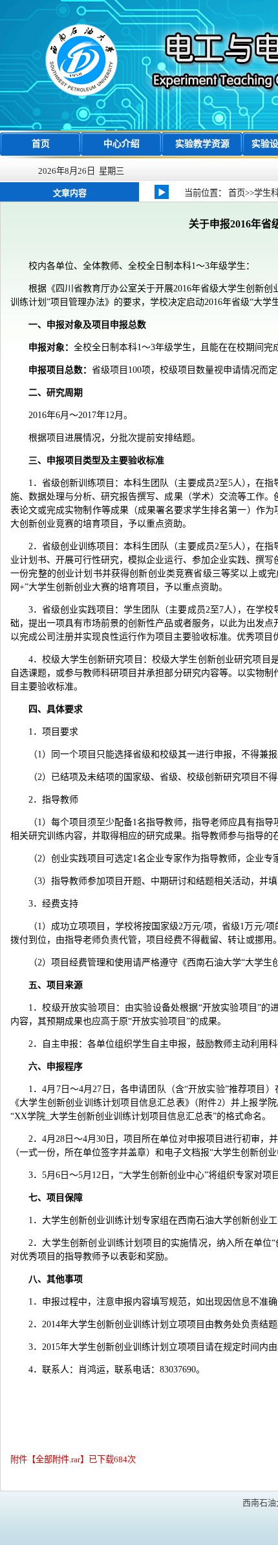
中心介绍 (121, 144)
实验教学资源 (202, 144)
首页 (41, 144)
